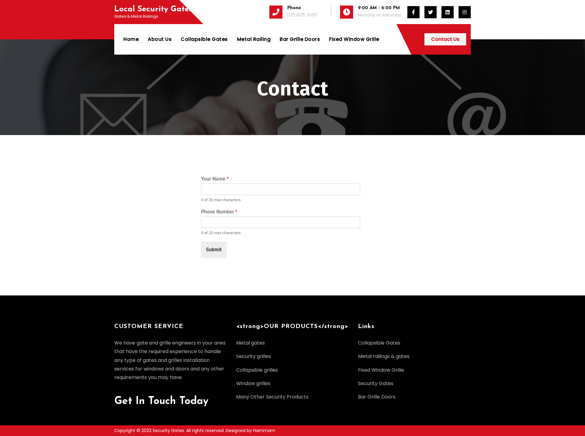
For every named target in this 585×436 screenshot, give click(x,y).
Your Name (215, 179)
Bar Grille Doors (300, 39)
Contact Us (445, 39)
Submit (214, 249)
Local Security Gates (153, 9)
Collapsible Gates (204, 39)
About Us (160, 39)
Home (131, 39)
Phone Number (219, 212)
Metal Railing (254, 39)
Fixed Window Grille (354, 39)
